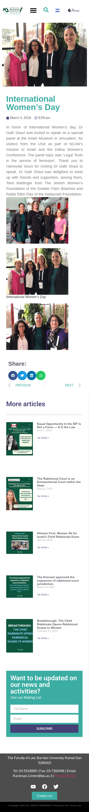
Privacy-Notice (65, 776)
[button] (33, 10)
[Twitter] (56, 786)
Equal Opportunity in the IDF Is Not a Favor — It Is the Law (59, 425)
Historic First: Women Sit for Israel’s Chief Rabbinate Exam (58, 535)
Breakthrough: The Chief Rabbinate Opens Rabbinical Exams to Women (57, 624)
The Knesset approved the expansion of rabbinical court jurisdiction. (58, 580)
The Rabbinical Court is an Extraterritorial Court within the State (59, 482)
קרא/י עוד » (43, 437)
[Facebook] (44, 786)
